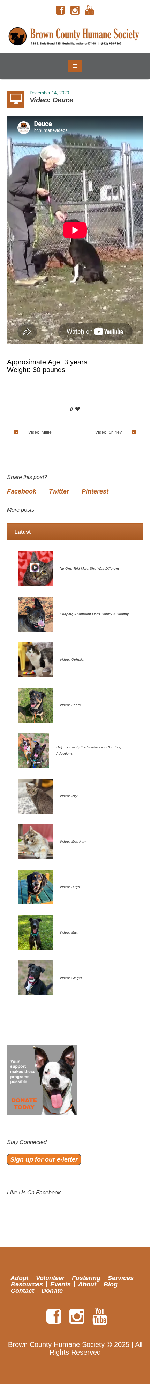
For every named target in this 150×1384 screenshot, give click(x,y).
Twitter (59, 491)
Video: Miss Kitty (73, 841)
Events (60, 1284)
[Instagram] (75, 10)
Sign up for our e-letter (44, 1159)
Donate (52, 1290)
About (87, 1284)
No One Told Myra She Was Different (89, 568)
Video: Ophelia (72, 659)
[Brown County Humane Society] (75, 37)
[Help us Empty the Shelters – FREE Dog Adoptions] (33, 750)
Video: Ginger (71, 978)
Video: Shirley (108, 432)
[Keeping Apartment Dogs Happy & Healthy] (35, 613)
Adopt (19, 1278)
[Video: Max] (35, 932)
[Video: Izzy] (35, 795)
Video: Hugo (70, 887)
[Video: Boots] (35, 704)
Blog (111, 1284)
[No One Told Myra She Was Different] (35, 568)
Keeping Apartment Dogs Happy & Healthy (94, 614)
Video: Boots (70, 705)
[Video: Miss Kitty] (35, 841)
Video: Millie (40, 432)
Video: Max (69, 932)
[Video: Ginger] (35, 977)
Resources (27, 1284)
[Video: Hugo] (35, 886)
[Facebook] (60, 10)
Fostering (86, 1278)
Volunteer (50, 1278)
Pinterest (95, 491)
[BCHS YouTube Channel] (89, 10)
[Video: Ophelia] (35, 659)
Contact (22, 1290)
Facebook (21, 491)
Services (121, 1278)
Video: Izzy (68, 796)
